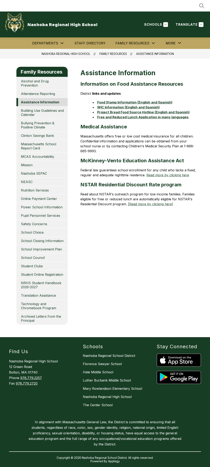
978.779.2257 (31, 378)
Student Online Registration (42, 274)
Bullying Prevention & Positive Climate (37, 125)
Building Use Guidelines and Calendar (42, 112)
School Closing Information (42, 241)
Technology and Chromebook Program (38, 306)
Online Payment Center (39, 199)
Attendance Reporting (38, 94)
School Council (33, 258)
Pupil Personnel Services (40, 215)
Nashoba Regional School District (109, 356)
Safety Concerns (34, 224)
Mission (27, 165)
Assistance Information (155, 53)
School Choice (32, 232)
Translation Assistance (38, 295)
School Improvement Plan (41, 249)
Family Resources (132, 43)
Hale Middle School (98, 372)
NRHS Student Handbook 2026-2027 (41, 285)
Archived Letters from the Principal (41, 318)
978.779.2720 (27, 383)
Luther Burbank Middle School (107, 380)
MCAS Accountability (37, 157)
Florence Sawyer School (102, 364)
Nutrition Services (35, 190)
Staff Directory (90, 43)
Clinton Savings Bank (37, 136)
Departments (45, 43)
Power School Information (42, 207)
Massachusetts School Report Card (38, 146)
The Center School (98, 405)
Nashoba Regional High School (66, 53)
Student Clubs (32, 266)
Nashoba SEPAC (34, 173)
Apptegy (114, 461)
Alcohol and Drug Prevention (35, 83)
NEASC (27, 182)
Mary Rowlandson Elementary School (112, 388)
